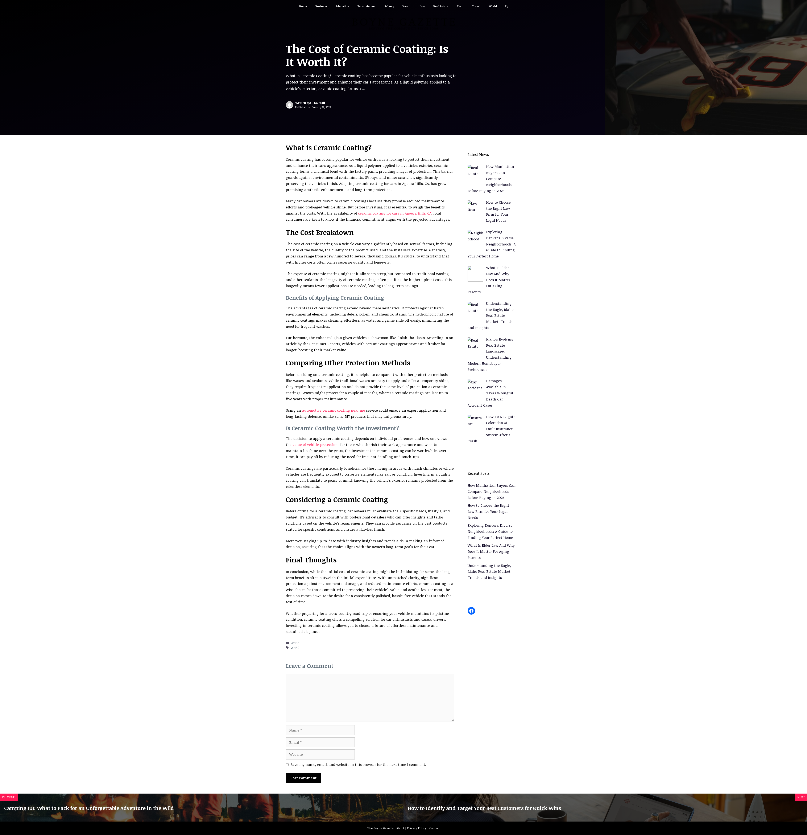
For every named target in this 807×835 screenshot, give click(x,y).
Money (389, 6)
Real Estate (440, 6)
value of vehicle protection (315, 444)
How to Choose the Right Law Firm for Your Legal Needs (488, 511)
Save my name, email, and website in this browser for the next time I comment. (358, 764)
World (493, 6)
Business (321, 6)
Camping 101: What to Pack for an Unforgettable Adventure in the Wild (89, 808)
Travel (476, 6)
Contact (434, 828)
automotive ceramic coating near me (333, 410)
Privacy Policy (417, 828)
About (400, 828)
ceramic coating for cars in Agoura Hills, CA (394, 213)
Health (406, 6)
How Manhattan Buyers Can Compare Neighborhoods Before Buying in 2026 (492, 491)
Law (422, 6)
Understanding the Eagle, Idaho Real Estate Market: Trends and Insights (490, 571)
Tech (460, 6)
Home (303, 6)
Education (342, 6)
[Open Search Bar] (506, 6)
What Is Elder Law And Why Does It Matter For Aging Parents (491, 551)
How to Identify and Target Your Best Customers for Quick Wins (484, 808)
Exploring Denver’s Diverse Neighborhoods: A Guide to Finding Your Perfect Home (490, 531)
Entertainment (367, 6)
